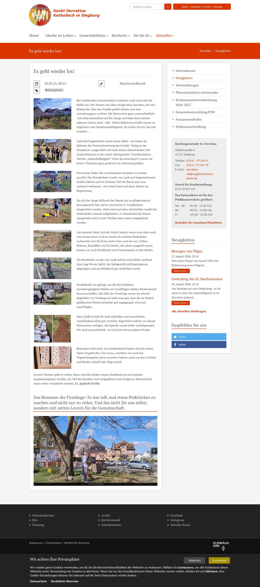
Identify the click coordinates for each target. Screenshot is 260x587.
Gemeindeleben (92, 35)
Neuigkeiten (223, 51)
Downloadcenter (43, 515)
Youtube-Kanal (180, 525)
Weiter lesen (180, 271)
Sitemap (217, 6)
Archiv (105, 515)
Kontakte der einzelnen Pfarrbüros (198, 222)
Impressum (36, 543)
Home (185, 6)
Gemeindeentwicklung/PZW (195, 112)
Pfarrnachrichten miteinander (197, 92)
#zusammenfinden (189, 119)
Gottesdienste (185, 71)
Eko (34, 520)
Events (207, 6)
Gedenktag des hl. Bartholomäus (197, 279)
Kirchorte (119, 35)
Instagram (177, 520)
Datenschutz (53, 543)
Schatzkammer (111, 525)
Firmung (38, 525)
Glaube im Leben (59, 35)
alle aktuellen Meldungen (189, 311)
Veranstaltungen (187, 85)
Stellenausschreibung (191, 126)
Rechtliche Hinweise (76, 543)
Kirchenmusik (110, 520)
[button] (199, 336)
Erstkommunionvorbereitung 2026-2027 (196, 102)
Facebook (176, 515)
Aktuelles (196, 6)
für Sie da (141, 35)
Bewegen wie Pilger (187, 251)
